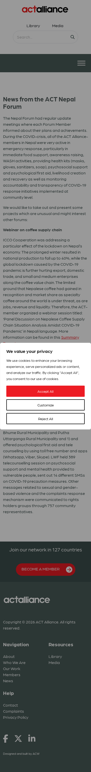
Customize (45, 405)
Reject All (45, 419)
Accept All (45, 391)
